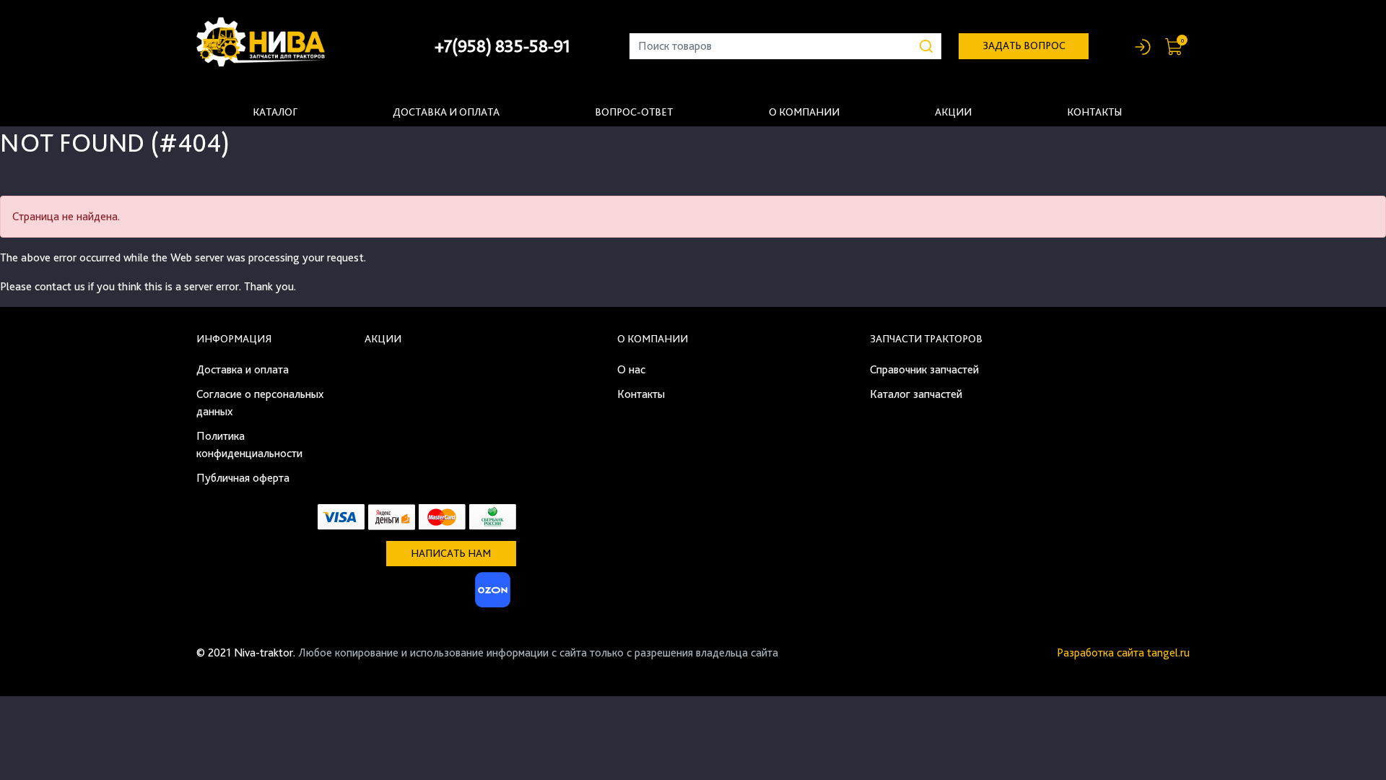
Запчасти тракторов (926, 338)
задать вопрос (1023, 45)
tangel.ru (1168, 652)
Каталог (275, 111)
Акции (953, 111)
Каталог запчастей (916, 394)
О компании (804, 111)
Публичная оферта (242, 478)
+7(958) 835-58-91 (502, 45)
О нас (631, 369)
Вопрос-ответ (634, 111)
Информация (233, 338)
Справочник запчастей (924, 369)
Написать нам (451, 553)
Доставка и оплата (446, 111)
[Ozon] (491, 594)
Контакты (1094, 111)
